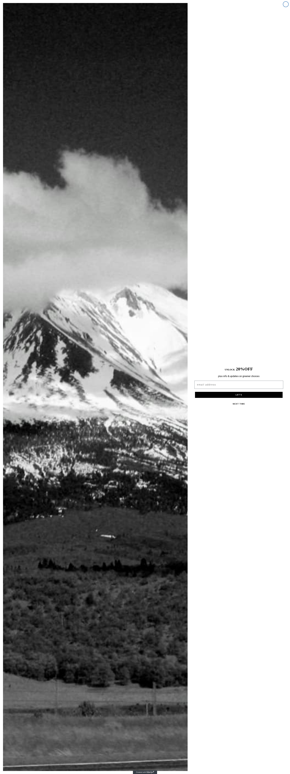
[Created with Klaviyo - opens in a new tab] (145, 772)
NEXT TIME (239, 404)
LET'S (239, 395)
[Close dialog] (285, 4)
